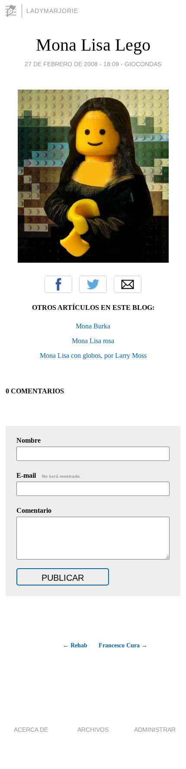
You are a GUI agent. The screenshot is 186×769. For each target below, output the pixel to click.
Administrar (155, 729)
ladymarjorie (52, 10)
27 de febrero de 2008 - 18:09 (72, 64)
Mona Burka (93, 326)
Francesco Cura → (123, 645)
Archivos (93, 729)
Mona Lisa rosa (93, 340)
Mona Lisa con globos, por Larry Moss (93, 355)
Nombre (28, 440)
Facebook (58, 284)
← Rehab (75, 645)
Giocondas (143, 64)
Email (127, 284)
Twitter (93, 284)
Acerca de (31, 729)
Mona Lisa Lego (93, 45)
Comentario (33, 510)
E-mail (48, 475)
